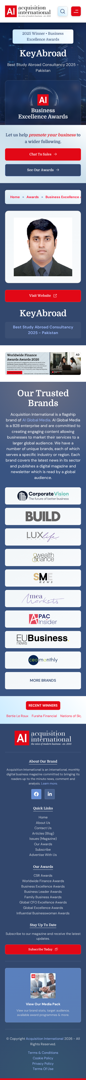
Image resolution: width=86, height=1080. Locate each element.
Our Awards (43, 844)
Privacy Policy (43, 1063)
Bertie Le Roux (11, 716)
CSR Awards (43, 875)
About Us (43, 823)
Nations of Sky (65, 716)
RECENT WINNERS (43, 705)
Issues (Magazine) (43, 838)
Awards (33, 197)
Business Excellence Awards (43, 886)
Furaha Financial (38, 716)
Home (15, 197)
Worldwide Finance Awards (43, 881)
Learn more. (49, 783)
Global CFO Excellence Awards (43, 902)
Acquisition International (44, 1038)
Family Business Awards (43, 897)
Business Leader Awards (43, 891)
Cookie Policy (43, 1058)
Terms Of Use (43, 1069)
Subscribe (43, 849)
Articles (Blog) (43, 833)
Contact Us (43, 828)
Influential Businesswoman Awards (43, 913)
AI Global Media (36, 420)
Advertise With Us (43, 855)
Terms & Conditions (43, 1052)
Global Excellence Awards (43, 908)
